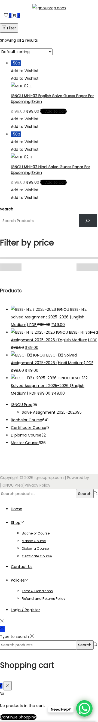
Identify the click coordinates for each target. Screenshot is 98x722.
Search (6, 209)
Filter (11, 28)
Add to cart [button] (56, 111)
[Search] (88, 220)
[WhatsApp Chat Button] (84, 708)
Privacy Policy (37, 485)
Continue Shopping (18, 717)
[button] (25, 70)
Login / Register (25, 610)
